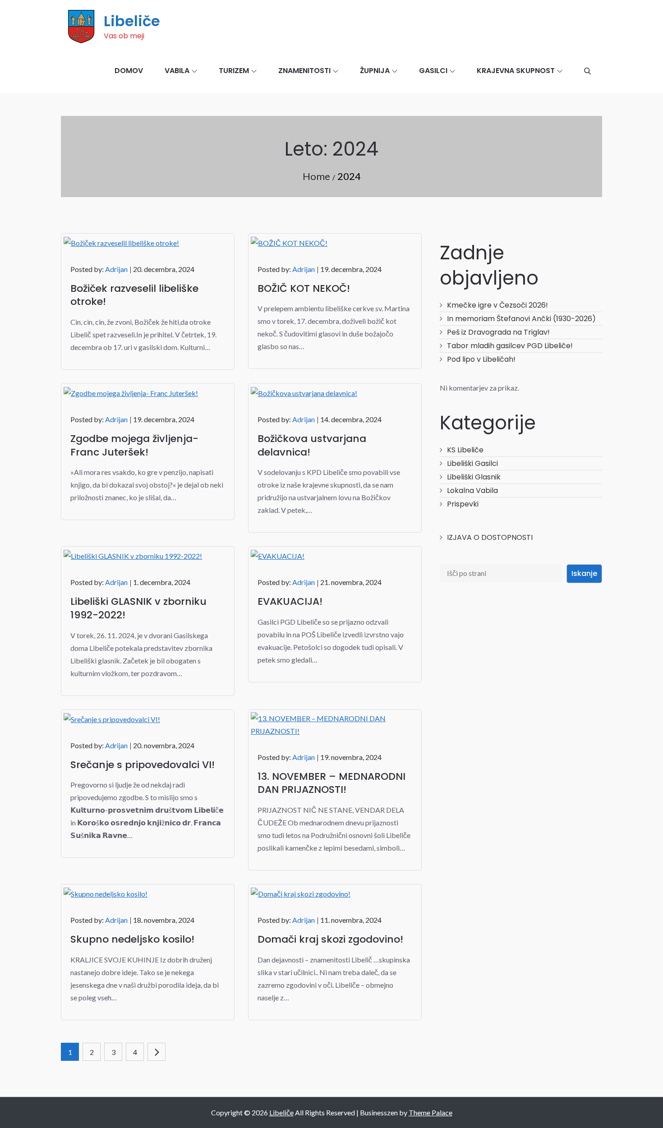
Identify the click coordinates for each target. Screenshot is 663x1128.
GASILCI (433, 70)
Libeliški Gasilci (472, 463)
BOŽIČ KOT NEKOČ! (304, 288)
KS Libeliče (465, 450)
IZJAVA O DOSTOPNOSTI (490, 537)
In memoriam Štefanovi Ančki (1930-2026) (521, 318)
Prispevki (463, 504)
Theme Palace (430, 1112)
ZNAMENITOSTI (304, 70)
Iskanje (584, 573)
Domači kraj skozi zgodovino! (330, 939)
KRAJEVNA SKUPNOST (516, 70)
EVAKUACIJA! (290, 601)
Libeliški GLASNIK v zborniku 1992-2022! (138, 608)
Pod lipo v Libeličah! (481, 359)
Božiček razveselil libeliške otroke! (134, 295)
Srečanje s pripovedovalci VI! (142, 765)
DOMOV (129, 70)
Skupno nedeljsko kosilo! (132, 939)
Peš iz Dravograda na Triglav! (498, 332)
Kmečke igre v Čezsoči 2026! (497, 305)
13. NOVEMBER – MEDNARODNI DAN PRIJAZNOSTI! (331, 783)
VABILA (177, 70)
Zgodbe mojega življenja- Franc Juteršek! (134, 445)
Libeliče (132, 21)
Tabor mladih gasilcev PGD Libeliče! (510, 346)
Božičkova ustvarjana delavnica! (312, 445)
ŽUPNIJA (375, 70)
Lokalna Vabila (472, 490)
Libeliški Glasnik (474, 477)
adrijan (116, 269)
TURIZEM (234, 70)
